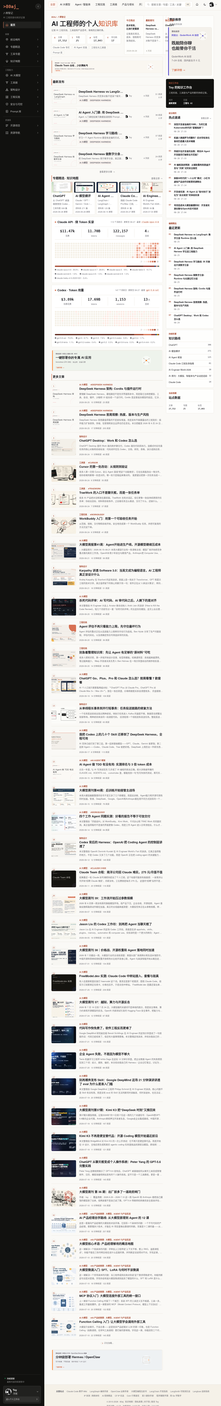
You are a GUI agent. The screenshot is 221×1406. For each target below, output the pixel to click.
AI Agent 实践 (80, 47)
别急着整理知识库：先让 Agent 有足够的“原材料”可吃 (114, 652)
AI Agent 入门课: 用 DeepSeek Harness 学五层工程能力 (116, 112)
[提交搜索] (148, 4)
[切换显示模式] (205, 4)
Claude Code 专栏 (61, 47)
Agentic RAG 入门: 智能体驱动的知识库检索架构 (111, 1348)
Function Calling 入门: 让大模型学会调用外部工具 (112, 1322)
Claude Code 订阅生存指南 (139, 196)
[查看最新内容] (197, 4)
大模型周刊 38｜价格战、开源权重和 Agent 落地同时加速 (116, 950)
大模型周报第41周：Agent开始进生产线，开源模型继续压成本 (120, 544)
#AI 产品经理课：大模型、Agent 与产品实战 (111, 1213)
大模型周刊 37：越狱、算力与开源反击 (104, 1002)
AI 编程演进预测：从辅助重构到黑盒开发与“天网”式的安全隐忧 (192, 166)
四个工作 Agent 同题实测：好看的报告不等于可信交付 (114, 816)
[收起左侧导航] (38, 6)
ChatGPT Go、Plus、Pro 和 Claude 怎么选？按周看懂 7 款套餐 (120, 680)
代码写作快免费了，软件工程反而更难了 (105, 1028)
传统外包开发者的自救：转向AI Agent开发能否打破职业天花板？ (192, 153)
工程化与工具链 (98, 47)
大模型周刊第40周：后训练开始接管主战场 (107, 790)
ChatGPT (169, 25)
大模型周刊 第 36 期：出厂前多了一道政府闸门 (109, 1192)
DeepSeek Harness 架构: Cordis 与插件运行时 (110, 389)
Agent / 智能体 (82, 4)
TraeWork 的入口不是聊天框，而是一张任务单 (109, 492)
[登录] (213, 4)
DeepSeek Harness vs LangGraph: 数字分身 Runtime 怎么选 (120, 91)
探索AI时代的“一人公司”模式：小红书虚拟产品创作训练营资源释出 (192, 179)
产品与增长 (128, 4)
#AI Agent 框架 (98, 760)
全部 (52, 4)
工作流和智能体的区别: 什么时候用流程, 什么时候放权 (114, 1399)
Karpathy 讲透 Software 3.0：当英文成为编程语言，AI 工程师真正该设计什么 (120, 572)
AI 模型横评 (83, 196)
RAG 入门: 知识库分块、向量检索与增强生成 (108, 1374)
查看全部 (156, 178)
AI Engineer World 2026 (159, 196)
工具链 (113, 4)
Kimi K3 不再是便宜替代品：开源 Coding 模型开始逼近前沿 (118, 1136)
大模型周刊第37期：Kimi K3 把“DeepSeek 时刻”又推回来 (117, 1110)
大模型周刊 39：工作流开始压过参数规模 (106, 898)
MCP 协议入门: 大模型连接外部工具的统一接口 (110, 1296)
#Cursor (93, 462)
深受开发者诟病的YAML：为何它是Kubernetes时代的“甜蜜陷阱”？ (190, 126)
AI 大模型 (65, 4)
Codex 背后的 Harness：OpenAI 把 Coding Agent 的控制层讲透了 (120, 844)
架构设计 (83, 436)
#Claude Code (98, 868)
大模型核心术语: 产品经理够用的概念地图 (106, 1244)
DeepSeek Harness (100, 100)
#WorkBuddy (97, 514)
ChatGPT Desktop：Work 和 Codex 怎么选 (108, 440)
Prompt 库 (57, 52)
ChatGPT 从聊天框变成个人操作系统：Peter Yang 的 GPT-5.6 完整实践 (120, 1164)
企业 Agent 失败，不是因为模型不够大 (104, 1054)
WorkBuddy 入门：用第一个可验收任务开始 (108, 518)
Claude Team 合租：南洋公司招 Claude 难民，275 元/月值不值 (120, 872)
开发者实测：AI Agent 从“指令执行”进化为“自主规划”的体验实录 (192, 193)
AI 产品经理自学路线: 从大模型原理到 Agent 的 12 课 (114, 1218)
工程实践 (100, 4)
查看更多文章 (107, 171)
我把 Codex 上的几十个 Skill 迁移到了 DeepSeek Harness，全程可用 (120, 736)
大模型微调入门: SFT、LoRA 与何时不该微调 (109, 1270)
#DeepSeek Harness (102, 384)
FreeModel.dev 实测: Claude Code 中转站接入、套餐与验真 (119, 976)
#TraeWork (94, 488)
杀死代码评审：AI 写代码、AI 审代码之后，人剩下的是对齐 (118, 600)
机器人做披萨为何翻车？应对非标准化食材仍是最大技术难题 (192, 139)
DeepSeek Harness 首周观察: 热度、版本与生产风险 (114, 414)
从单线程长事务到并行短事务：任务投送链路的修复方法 (115, 708)
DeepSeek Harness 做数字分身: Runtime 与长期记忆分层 (117, 154)
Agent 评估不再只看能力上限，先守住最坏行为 (110, 626)
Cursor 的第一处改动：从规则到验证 (103, 467)
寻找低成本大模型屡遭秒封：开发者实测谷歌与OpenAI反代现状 (192, 207)
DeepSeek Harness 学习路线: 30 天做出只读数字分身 (114, 133)
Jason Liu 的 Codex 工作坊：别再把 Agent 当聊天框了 (115, 924)
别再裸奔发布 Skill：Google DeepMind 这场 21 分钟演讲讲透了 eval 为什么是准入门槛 (119, 1082)
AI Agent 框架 (107, 196)
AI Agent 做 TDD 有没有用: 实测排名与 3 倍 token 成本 (115, 764)
